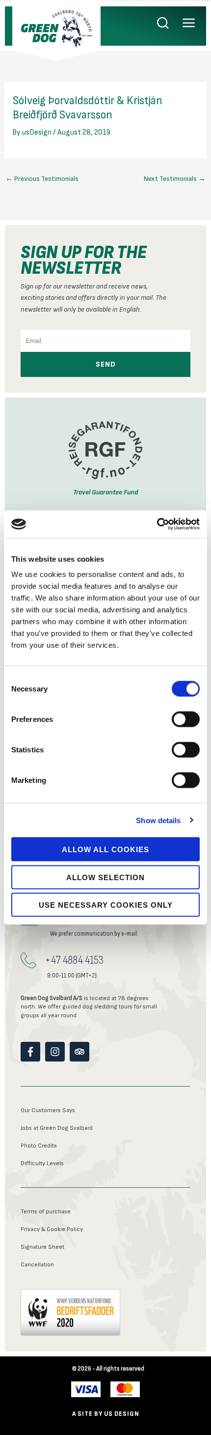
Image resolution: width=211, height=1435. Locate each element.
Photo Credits (39, 1145)
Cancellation (37, 1264)
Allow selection (105, 877)
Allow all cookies (105, 849)
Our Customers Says (48, 1110)
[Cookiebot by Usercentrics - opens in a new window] (157, 524)
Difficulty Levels (42, 1163)
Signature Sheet (42, 1247)
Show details (158, 820)
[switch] (186, 719)
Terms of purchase (46, 1211)
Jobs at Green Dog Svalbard (57, 1128)
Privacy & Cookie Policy (52, 1229)
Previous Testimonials (42, 178)
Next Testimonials (175, 178)
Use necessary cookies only (106, 905)
